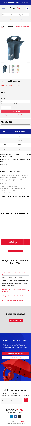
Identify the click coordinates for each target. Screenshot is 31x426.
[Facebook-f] (15, 416)
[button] (1, 19)
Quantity (3, 98)
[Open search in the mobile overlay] (15, 14)
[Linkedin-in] (11, 416)
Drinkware (10, 26)
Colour (3, 92)
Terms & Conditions (20, 421)
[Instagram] (19, 416)
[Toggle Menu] (3, 8)
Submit (26, 398)
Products (3, 26)
